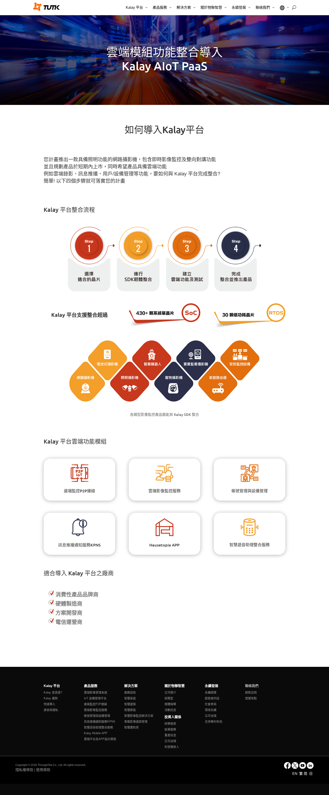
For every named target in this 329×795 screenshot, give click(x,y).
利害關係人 (171, 746)
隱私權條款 (24, 770)
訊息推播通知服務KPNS (79, 544)
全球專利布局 (213, 721)
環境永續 (210, 710)
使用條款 (43, 770)
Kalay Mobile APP (95, 733)
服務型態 (130, 692)
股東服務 (170, 729)
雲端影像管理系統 (95, 692)
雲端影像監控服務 (164, 490)
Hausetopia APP (164, 544)
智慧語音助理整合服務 (249, 545)
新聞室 (168, 698)
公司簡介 (170, 692)
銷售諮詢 (251, 692)
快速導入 (49, 704)
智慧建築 (130, 704)
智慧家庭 (130, 698)
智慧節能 (130, 710)
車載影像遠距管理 (135, 721)
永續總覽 (210, 692)
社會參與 (210, 704)
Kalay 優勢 (51, 698)
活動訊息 (170, 710)
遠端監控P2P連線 (79, 490)
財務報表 (170, 723)
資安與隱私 (51, 710)
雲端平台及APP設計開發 (100, 739)
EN (295, 774)
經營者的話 (212, 698)
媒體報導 (170, 704)
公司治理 (170, 741)
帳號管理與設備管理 (249, 490)
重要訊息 (170, 735)
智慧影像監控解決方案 (138, 715)
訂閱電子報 (201, 667)
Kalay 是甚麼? (53, 692)
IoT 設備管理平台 (95, 698)
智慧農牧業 (131, 727)
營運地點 (251, 698)
